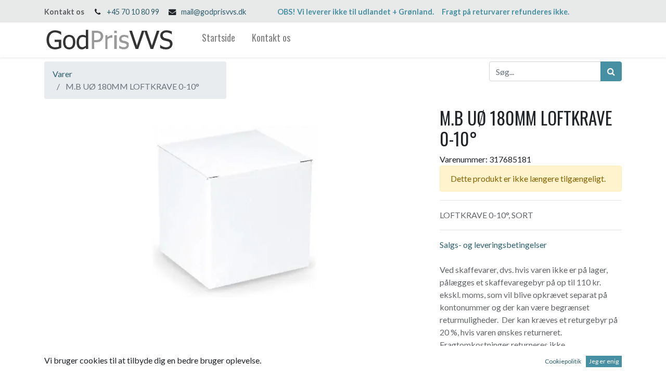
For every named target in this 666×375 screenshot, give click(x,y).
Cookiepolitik (563, 361)
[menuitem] (218, 39)
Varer (62, 74)
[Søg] (611, 71)
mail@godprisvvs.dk (213, 11)
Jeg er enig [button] (604, 361)
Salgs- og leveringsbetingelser (493, 244)
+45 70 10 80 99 (133, 11)
